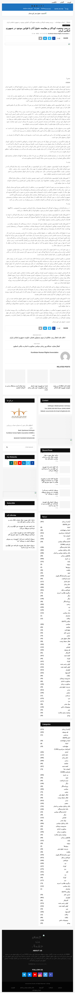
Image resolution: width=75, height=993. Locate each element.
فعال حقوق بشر (65, 638)
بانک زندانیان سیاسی (64, 550)
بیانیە (68, 561)
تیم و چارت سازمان (28, 8)
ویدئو (68, 715)
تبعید (69, 573)
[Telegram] (24, 974)
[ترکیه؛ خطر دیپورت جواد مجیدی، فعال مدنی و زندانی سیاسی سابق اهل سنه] (65, 457)
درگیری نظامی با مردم (63, 593)
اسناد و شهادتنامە (66, 25)
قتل (69, 644)
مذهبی (68, 692)
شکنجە (68, 627)
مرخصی (67, 695)
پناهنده (68, 570)
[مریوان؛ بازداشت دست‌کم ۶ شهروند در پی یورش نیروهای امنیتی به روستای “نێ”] (65, 492)
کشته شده (67, 655)
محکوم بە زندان (65, 684)
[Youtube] (35, 974)
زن (69, 607)
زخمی (68, 604)
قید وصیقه (67, 650)
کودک (68, 658)
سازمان (43, 8)
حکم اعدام (67, 581)
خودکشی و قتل (65, 590)
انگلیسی (54, 2)
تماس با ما (36, 8)
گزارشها (67, 673)
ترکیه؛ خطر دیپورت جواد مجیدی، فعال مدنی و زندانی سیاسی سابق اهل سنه (50, 457)
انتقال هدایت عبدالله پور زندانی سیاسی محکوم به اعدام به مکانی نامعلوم (36, 346)
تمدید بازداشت (66, 578)
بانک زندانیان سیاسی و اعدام (62, 553)
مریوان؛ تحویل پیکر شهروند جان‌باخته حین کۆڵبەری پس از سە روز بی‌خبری (49, 503)
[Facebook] (51, 974)
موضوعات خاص (65, 707)
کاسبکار (68, 653)
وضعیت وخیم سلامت (64, 712)
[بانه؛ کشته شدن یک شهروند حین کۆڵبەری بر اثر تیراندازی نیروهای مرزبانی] (65, 469)
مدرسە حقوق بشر (65, 687)
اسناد (68, 527)
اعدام (68, 538)
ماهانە (68, 675)
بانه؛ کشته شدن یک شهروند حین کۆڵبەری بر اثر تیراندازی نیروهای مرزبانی (50, 468)
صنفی (68, 635)
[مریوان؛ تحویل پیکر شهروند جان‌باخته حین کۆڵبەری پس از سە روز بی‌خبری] (65, 504)
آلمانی (62, 2)
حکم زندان (67, 584)
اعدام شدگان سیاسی (64, 541)
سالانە (68, 618)
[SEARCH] (7, 447)
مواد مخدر (67, 704)
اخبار (68, 524)
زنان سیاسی (66, 613)
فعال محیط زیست (65, 641)
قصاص (68, 647)
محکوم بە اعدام (65, 681)
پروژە (68, 564)
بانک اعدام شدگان (65, 547)
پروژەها (68, 567)
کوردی (69, 2)
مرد (69, 698)
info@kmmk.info (41, 964)
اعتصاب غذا (67, 536)
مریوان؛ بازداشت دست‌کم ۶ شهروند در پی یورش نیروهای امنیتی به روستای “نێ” (50, 492)
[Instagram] (40, 974)
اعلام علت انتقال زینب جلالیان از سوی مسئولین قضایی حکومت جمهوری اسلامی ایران (37, 337)
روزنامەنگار (66, 601)
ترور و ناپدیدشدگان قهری (63, 576)
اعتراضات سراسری (64, 533)
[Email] (29, 974)
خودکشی (67, 587)
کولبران (68, 670)
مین (69, 710)
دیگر (69, 595)
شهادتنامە (67, 630)
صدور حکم (67, 633)
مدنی (68, 690)
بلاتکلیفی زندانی (65, 556)
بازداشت (67, 544)
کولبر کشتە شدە (65, 667)
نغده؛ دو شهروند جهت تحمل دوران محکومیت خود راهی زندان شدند (38, 387)
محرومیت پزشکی (65, 678)
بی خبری (67, 558)
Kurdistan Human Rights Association (58, 33)
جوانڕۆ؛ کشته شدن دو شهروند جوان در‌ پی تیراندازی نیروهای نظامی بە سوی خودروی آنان (49, 480)
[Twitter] (45, 974)
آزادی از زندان (66, 521)
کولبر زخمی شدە (65, 664)
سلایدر (68, 621)
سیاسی (68, 624)
